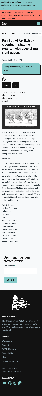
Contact (5, 345)
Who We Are (7, 341)
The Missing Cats (9, 98)
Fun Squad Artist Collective (13, 92)
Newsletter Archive (10, 361)
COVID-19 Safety (9, 349)
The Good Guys (8, 95)
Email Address (9, 266)
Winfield (5, 101)
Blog (4, 357)
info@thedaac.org (25, 15)
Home (4, 33)
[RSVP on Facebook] (4, 80)
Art (15, 85)
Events (14, 33)
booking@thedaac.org (21, 12)
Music (6, 85)
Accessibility (7, 353)
